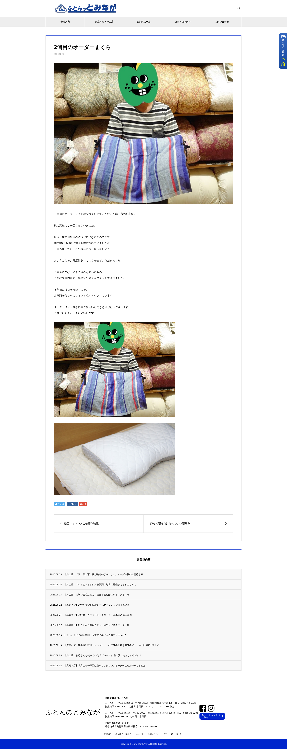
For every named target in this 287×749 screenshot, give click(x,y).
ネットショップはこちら (210, 716)
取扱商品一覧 (143, 21)
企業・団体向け (183, 21)
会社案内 (65, 21)
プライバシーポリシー (174, 734)
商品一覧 (140, 734)
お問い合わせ (222, 21)
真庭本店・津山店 (104, 21)
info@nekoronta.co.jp (117, 722)
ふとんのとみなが (73, 712)
